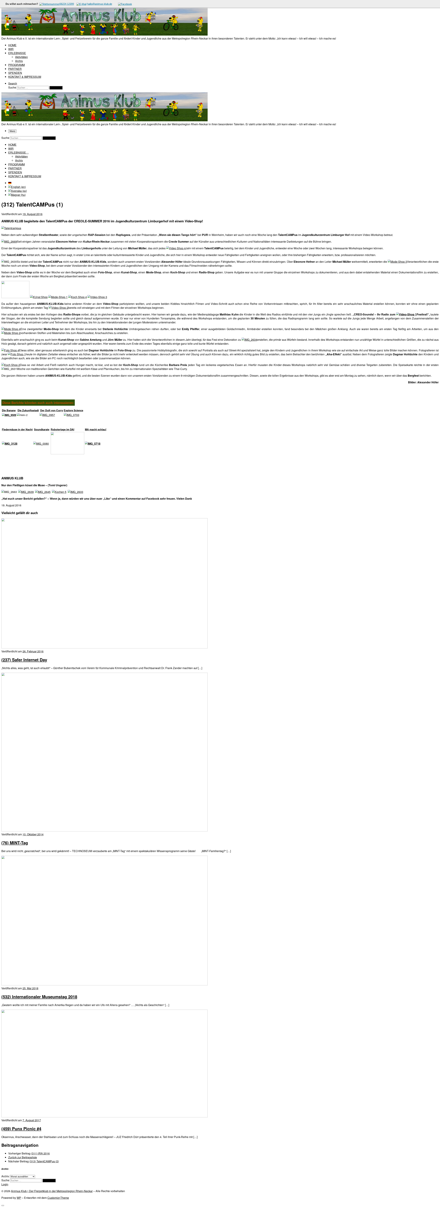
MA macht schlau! (95, 429)
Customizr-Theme (58, 1198)
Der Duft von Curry (51, 410)
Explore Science (73, 410)
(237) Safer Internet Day (24, 660)
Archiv (5, 1176)
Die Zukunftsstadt (28, 410)
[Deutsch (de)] (9, 183)
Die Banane (9, 410)
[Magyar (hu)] (17, 195)
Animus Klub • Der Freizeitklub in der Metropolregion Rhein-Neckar (52, 1191)
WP (19, 1198)
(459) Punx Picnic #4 (21, 1128)
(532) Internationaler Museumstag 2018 (39, 997)
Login (4, 1184)
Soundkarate (41, 429)
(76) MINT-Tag (14, 843)
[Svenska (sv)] (17, 191)
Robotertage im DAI (62, 429)
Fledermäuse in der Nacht (17, 429)
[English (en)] (17, 187)
